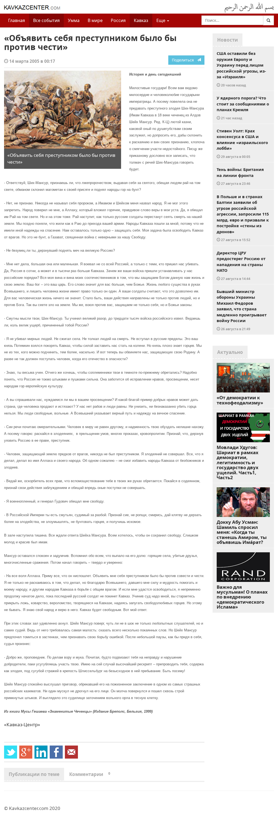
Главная (16, 20)
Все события (46, 20)
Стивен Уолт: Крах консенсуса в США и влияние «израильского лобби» (242, 143)
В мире (95, 20)
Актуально (230, 352)
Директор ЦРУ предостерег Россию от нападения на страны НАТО (241, 265)
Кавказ (141, 20)
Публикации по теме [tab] (34, 774)
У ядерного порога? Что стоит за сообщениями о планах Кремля (243, 107)
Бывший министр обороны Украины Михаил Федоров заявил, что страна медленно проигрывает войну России (242, 310)
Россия (118, 20)
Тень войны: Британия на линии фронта (240, 176)
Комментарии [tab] (89, 774)
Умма (74, 20)
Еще (161, 20)
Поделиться (184, 60)
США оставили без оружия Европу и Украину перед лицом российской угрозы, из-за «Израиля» (241, 69)
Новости (227, 40)
